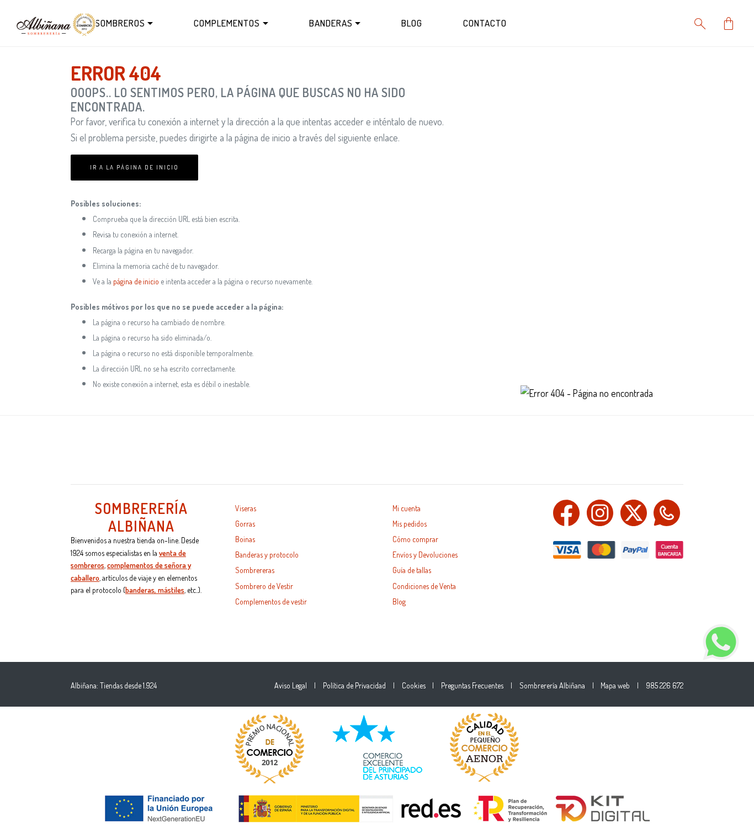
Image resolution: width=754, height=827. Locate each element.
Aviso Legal (290, 685)
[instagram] (600, 511)
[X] (633, 511)
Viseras (245, 508)
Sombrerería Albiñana (552, 685)
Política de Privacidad (354, 685)
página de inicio (136, 281)
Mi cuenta (406, 508)
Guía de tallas (411, 570)
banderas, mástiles (154, 590)
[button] (224, 23)
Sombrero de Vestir (264, 586)
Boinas (245, 539)
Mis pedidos (409, 523)
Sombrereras (254, 570)
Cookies (414, 685)
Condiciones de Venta (424, 586)
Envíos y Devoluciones (425, 554)
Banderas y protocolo (267, 554)
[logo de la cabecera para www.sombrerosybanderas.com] (56, 22)
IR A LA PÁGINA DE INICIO (134, 167)
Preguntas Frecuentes (472, 685)
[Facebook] (566, 511)
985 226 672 (664, 685)
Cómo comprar (415, 539)
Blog (399, 601)
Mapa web (615, 685)
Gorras (245, 523)
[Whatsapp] (667, 511)
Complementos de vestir (271, 601)
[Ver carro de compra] (728, 22)
